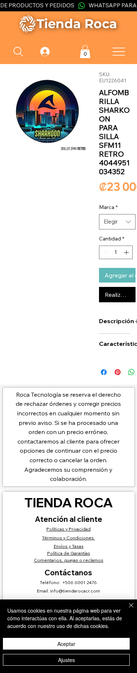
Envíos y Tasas (69, 546)
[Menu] (119, 52)
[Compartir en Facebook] (103, 372)
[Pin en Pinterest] (117, 372)
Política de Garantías (68, 553)
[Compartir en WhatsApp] (131, 372)
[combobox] (117, 221)
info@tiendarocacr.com (75, 591)
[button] (85, 51)
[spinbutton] (115, 252)
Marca (108, 207)
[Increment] (127, 252)
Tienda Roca (68, 502)
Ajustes (66, 659)
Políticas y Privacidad (68, 529)
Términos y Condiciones (68, 538)
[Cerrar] (127, 609)
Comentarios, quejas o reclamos (68, 560)
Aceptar (66, 643)
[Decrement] (104, 252)
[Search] (18, 51)
